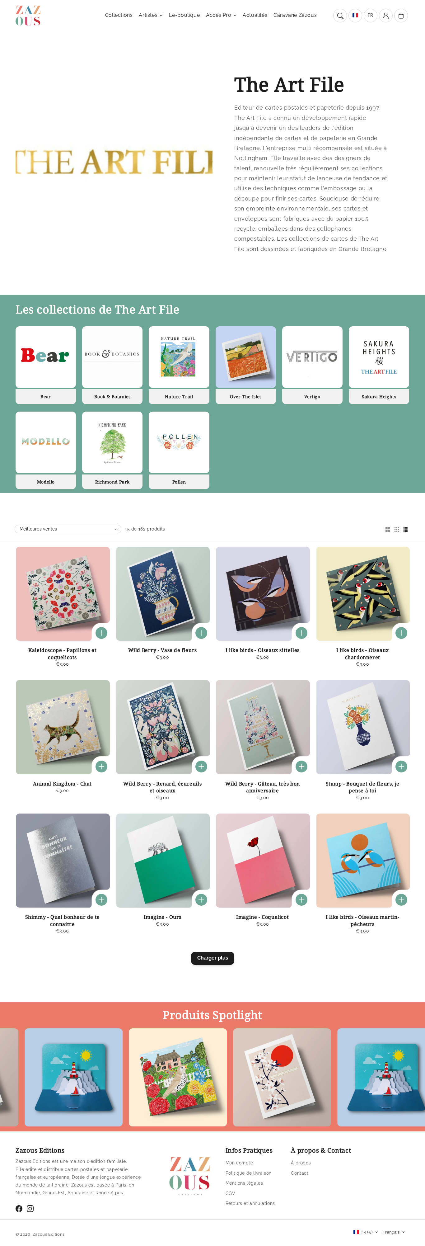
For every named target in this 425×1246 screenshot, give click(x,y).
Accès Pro (218, 15)
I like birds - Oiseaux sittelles (263, 650)
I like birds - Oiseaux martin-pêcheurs (362, 920)
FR (370, 15)
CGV (231, 1193)
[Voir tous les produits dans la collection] (46, 357)
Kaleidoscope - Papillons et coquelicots (62, 653)
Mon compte (239, 1162)
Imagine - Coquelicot (262, 916)
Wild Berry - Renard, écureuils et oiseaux (162, 787)
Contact (299, 1173)
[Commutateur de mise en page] (387, 530)
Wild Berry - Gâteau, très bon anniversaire (262, 787)
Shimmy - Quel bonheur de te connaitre (62, 920)
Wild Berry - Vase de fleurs (162, 650)
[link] (136, 1079)
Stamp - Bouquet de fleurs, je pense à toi (362, 787)
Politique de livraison (249, 1173)
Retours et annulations (250, 1203)
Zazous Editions (49, 1234)
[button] (340, 15)
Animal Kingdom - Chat (62, 783)
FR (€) (366, 1232)
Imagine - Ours (162, 916)
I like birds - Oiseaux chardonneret (362, 653)
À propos (301, 1162)
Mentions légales (244, 1183)
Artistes (148, 15)
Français (391, 1232)
